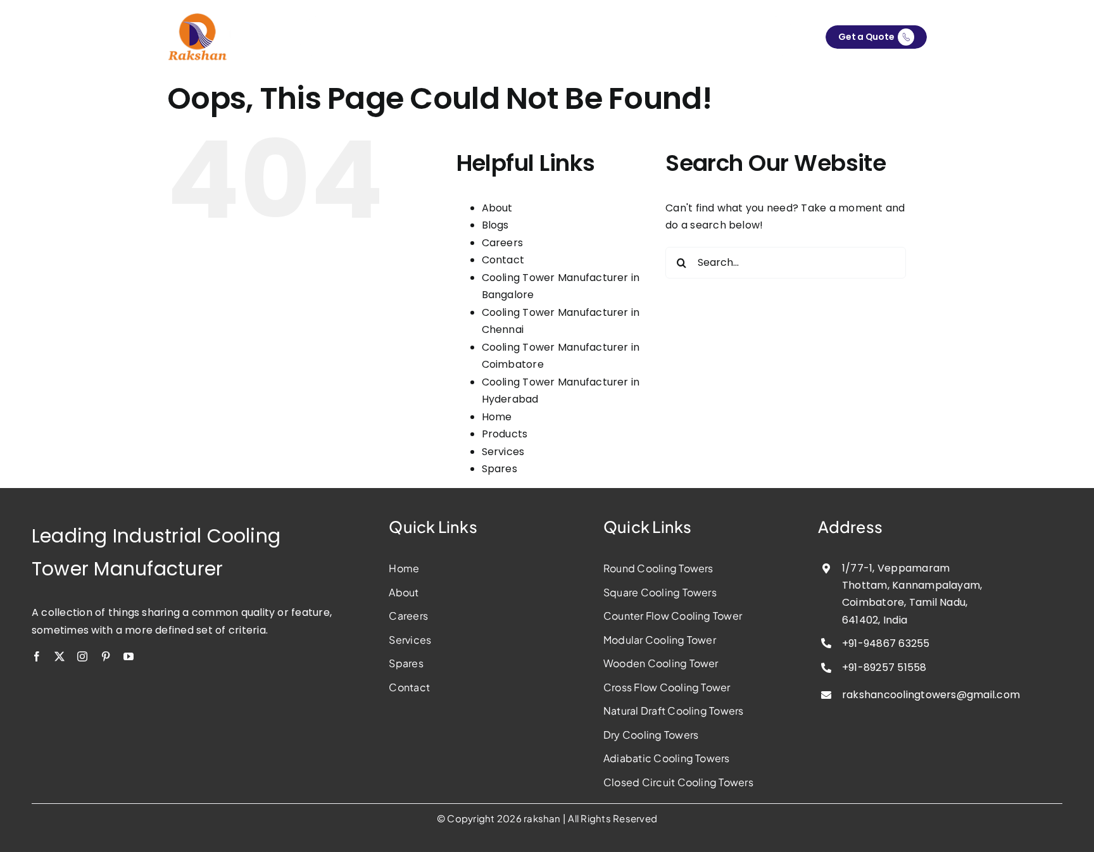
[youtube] (128, 656)
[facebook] (37, 656)
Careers (503, 242)
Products (505, 434)
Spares (499, 468)
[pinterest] (106, 656)
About (497, 208)
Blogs (495, 225)
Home (497, 417)
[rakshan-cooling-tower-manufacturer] (198, 17)
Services (503, 451)
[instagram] (82, 656)
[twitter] (59, 656)
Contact (503, 260)
